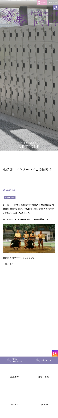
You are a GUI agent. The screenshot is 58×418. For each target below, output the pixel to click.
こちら (28, 257)
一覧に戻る (8, 264)
